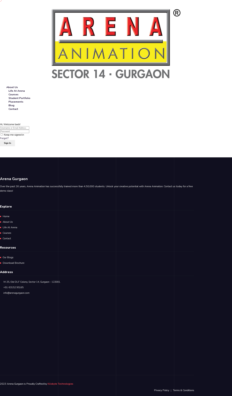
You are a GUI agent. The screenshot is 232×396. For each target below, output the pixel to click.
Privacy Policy (161, 390)
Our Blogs (8, 257)
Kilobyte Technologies (60, 384)
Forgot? (4, 138)
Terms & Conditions (183, 390)
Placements (16, 102)
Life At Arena (10, 227)
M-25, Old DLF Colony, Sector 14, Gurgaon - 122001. (32, 281)
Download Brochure (13, 263)
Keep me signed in (14, 135)
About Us (8, 221)
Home (6, 216)
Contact (13, 109)
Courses (7, 233)
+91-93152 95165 (13, 287)
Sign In (7, 143)
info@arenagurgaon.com (16, 293)
